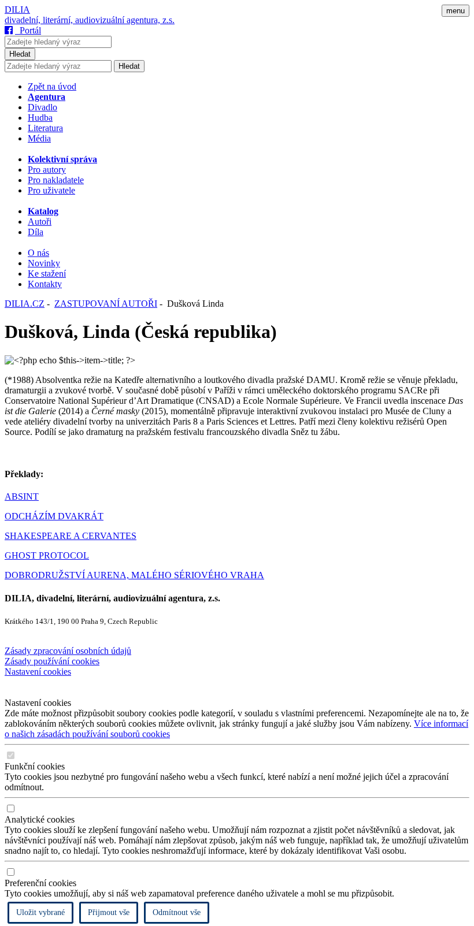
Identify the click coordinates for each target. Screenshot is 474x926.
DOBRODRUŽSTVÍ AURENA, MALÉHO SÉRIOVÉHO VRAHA (134, 575)
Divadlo (42, 107)
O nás (38, 253)
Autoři (39, 221)
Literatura (45, 128)
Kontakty (45, 284)
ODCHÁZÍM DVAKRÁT (54, 516)
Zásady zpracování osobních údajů (68, 651)
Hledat (20, 54)
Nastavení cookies (38, 671)
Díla (35, 232)
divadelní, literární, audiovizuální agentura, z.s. (90, 20)
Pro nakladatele (56, 180)
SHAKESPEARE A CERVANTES (70, 536)
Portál (28, 30)
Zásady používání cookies (52, 661)
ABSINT (22, 496)
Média (39, 138)
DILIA (17, 9)
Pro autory (47, 169)
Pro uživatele (51, 190)
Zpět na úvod (52, 86)
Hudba (40, 117)
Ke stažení (47, 273)
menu (455, 10)
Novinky (44, 263)
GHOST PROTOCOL (47, 555)
